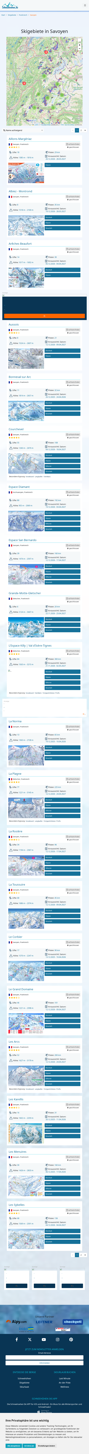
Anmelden (45, 1363)
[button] (46, 52)
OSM (62, 125)
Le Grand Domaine (21, 989)
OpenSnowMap (69, 125)
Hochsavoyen (18, 492)
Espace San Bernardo (23, 540)
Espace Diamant (19, 487)
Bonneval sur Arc (20, 377)
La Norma (15, 721)
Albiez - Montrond (20, 191)
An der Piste (64, 1382)
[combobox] (23, 130)
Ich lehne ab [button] (29, 1446)
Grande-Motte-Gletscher (25, 593)
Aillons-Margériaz (20, 139)
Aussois (14, 324)
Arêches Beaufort (20, 243)
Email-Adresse (44, 1353)
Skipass (48, 165)
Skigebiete (12, 15)
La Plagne (15, 774)
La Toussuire (17, 884)
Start (3, 15)
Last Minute (64, 1378)
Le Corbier (15, 937)
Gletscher (16, 598)
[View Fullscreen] (79, 40)
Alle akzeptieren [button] (13, 1446)
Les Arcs (14, 1041)
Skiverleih (49, 228)
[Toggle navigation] (85, 5)
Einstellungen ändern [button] (46, 1446)
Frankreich (23, 15)
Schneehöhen (24, 1378)
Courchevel (16, 429)
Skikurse (48, 466)
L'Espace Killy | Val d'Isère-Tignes (30, 645)
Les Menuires (17, 1152)
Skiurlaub (49, 217)
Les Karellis (16, 1099)
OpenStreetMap (46, 125)
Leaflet (36, 125)
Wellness (64, 1386)
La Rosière (15, 831)
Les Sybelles (17, 1205)
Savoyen (33, 15)
